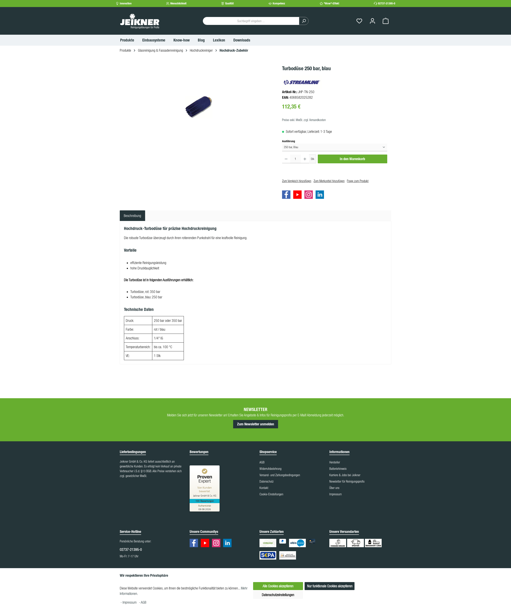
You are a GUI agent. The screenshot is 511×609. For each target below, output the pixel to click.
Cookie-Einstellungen (271, 494)
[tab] (132, 215)
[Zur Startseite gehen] (140, 21)
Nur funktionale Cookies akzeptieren (330, 586)
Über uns (334, 488)
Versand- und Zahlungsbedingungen (279, 475)
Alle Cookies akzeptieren (278, 586)
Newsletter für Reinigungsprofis (346, 481)
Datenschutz (266, 481)
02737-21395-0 (386, 3)
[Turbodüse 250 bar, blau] (199, 107)
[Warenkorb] (385, 21)
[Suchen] (304, 21)
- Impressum (129, 602)
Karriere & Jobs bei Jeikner (344, 475)
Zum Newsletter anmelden (255, 424)
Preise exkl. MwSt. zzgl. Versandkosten (304, 120)
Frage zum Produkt (357, 181)
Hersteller (334, 462)
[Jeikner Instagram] (309, 195)
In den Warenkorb (352, 159)
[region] (199, 107)
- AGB (142, 602)
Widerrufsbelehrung (270, 468)
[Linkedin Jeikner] (321, 195)
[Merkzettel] (359, 21)
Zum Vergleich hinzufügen (296, 181)
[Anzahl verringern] (286, 158)
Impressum (335, 494)
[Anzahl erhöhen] (305, 158)
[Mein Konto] (372, 21)
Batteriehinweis (338, 468)
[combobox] (251, 21)
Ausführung (288, 141)
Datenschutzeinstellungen (278, 595)
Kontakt (263, 488)
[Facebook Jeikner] (287, 195)
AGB (261, 462)
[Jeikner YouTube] (298, 195)
